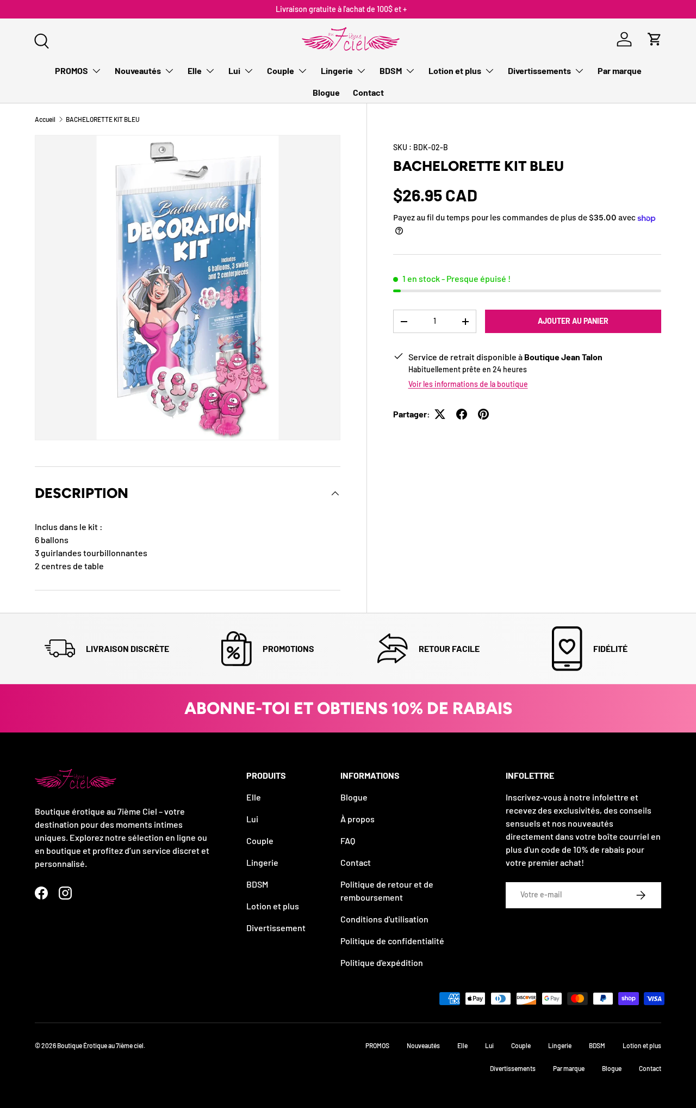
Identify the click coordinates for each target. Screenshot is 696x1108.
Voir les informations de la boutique (468, 384)
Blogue (326, 92)
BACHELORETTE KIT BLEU (103, 119)
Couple (280, 70)
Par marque (620, 70)
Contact (368, 92)
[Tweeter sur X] (440, 414)
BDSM (391, 70)
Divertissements (539, 70)
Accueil (45, 119)
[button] (655, 39)
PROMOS (71, 70)
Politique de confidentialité (392, 940)
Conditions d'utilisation (384, 919)
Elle (195, 70)
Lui (234, 70)
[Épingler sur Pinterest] (483, 414)
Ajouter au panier (573, 320)
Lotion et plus (454, 70)
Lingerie (337, 70)
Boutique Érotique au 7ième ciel (100, 1045)
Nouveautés (138, 70)
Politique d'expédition (381, 962)
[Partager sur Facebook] (462, 414)
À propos (357, 819)
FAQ (347, 840)
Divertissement (276, 927)
